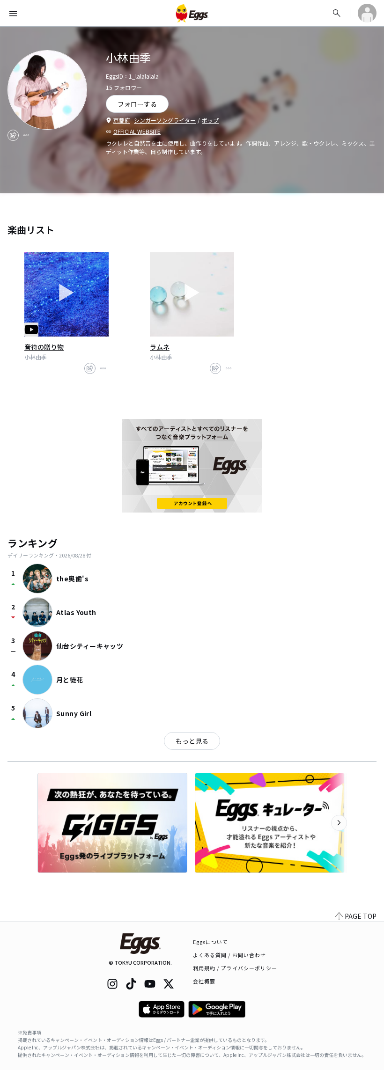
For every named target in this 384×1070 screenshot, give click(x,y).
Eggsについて (211, 941)
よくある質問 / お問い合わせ (229, 955)
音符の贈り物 (44, 347)
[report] (26, 135)
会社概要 (204, 981)
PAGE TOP (361, 916)
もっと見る (192, 741)
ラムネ (160, 347)
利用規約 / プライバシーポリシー (235, 968)
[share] (13, 135)
